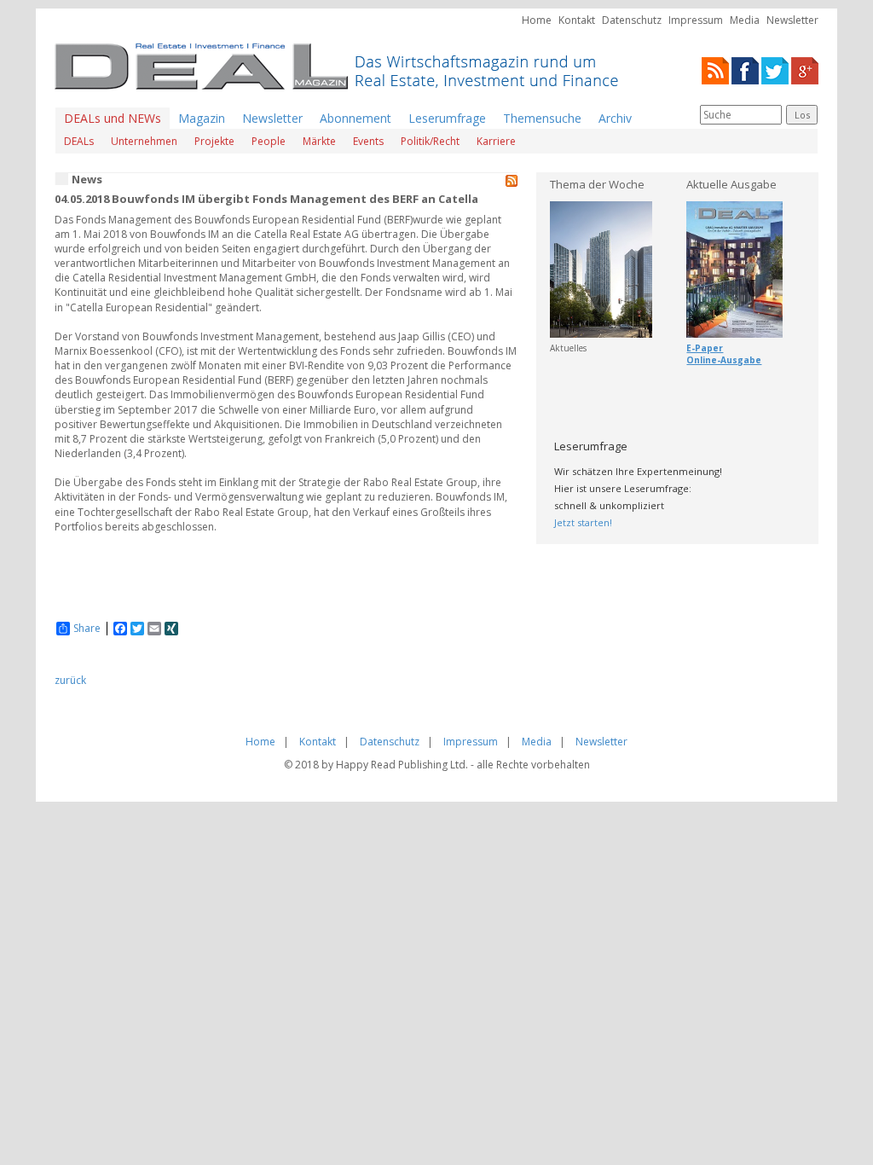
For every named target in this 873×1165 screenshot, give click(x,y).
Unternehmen (144, 141)
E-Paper (704, 348)
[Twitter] (775, 69)
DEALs (79, 141)
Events (368, 141)
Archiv (615, 118)
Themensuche (542, 118)
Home (537, 20)
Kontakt (576, 20)
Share (87, 628)
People (268, 141)
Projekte (214, 141)
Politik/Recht (430, 141)
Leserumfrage (447, 118)
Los (802, 114)
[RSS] (715, 69)
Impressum (695, 20)
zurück (70, 680)
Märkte (319, 141)
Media (745, 20)
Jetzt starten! (583, 522)
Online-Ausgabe (723, 360)
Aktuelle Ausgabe (731, 184)
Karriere (496, 141)
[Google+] (804, 69)
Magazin (201, 118)
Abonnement (355, 118)
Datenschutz (632, 20)
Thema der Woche (597, 184)
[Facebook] (745, 69)
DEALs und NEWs (112, 118)
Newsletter (792, 20)
